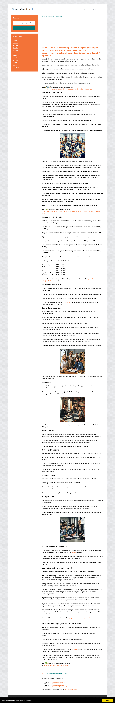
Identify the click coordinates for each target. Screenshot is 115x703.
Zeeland (15, 65)
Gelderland (15, 48)
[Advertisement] (72, 32)
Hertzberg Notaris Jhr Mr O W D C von (57, 673)
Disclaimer (68, 697)
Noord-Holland (16, 57)
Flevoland (15, 43)
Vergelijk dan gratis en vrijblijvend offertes (80, 618)
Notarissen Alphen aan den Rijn (60, 686)
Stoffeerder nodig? (97, 697)
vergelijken (75, 649)
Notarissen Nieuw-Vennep (58, 682)
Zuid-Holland (16, 67)
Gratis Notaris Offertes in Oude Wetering (56, 665)
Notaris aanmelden (85, 9)
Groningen (15, 50)
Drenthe (15, 40)
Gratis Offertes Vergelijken (82, 697)
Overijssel (15, 60)
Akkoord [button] (107, 700)
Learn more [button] (29, 700)
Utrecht (15, 62)
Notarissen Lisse (56, 684)
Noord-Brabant (16, 55)
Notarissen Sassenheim (58, 685)
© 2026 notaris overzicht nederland (19, 697)
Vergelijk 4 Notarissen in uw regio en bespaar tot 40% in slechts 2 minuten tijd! (68, 89)
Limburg (15, 52)
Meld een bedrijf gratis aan (71, 689)
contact (69, 302)
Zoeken (16, 28)
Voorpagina (74, 9)
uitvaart (73, 552)
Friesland (15, 45)
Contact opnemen (98, 9)
